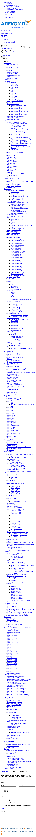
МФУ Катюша (15, 99)
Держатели (14, 724)
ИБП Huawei (11, 415)
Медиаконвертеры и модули (15, 216)
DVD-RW (13, 334)
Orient (12, 296)
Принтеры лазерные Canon (18, 107)
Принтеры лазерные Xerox (18, 113)
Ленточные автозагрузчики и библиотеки (19, 679)
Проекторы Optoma (16, 595)
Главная (3, 771)
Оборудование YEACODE (15, 101)
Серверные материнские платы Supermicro (23, 139)
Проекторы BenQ (16, 588)
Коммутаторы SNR (16, 269)
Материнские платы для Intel (19, 316)
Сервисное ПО (11, 170)
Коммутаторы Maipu (16, 258)
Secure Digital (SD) (16, 462)
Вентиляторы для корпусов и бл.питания (22, 348)
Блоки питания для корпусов (19, 302)
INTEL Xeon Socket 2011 (21, 131)
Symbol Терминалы (12, 383)
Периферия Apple (12, 187)
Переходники (11, 445)
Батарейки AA (11, 633)
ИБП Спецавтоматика (13, 433)
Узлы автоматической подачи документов (19, 614)
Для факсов (10, 503)
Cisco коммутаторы (16, 224)
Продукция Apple (9, 183)
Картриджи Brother (16, 512)
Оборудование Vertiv (13, 234)
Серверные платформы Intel (19, 142)
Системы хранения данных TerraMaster (18, 696)
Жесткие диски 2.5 (16, 287)
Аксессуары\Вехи (12, 762)
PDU (12, 403)
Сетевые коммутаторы (13, 237)
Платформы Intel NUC (13, 75)
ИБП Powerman (11, 422)
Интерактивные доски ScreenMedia (17, 574)
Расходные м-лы (8, 497)
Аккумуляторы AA (12, 629)
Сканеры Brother (15, 486)
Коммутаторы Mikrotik (17, 260)
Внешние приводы (16, 337)
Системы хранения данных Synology (17, 694)
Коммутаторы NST (16, 261)
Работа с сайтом (11, 8)
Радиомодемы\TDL (12, 764)
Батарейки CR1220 (12, 638)
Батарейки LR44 (12, 659)
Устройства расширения (17, 568)
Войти (2, 48)
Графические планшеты (14, 475)
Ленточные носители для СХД (19, 683)
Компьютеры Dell (12, 70)
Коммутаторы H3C (16, 254)
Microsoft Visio (11, 620)
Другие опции (15, 149)
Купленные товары (9, 42)
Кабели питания (12, 444)
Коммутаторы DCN (16, 248)
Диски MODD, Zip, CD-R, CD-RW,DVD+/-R (20, 454)
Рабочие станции (12, 78)
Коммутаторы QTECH (17, 268)
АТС (8, 733)
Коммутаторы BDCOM (17, 242)
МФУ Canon (14, 87)
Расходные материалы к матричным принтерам (20, 544)
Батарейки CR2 (11, 645)
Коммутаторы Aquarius (17, 239)
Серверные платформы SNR (15, 152)
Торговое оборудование (11, 363)
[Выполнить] (29, 47)
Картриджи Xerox (16, 530)
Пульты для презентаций (14, 362)
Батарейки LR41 (12, 658)
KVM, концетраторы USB (14, 553)
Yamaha (16, 718)
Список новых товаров (10, 831)
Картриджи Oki (15, 521)
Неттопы (9, 76)
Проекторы (10, 583)
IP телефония (11, 729)
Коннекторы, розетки (13, 700)
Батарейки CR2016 (12, 647)
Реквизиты (10, 3)
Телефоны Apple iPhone (14, 186)
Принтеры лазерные (13, 104)
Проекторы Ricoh (16, 597)
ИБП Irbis (10, 419)
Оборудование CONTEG (14, 703)
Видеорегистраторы (16, 207)
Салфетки (10, 545)
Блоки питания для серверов (19, 136)
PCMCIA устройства (20, 570)
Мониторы (7, 395)
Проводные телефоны (13, 726)
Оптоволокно (11, 706)
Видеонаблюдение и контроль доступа (18, 202)
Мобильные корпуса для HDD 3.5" (21, 468)
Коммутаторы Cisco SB (17, 245)
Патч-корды (10, 708)
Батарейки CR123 (12, 639)
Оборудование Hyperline (14, 230)
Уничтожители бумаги (13, 495)
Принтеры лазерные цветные (15, 116)
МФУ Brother (14, 85)
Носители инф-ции (9, 451)
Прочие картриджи (12, 539)
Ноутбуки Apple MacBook (14, 184)
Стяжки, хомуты (12, 709)
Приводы (13, 148)
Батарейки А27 (11, 667)
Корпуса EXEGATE (16, 304)
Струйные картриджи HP (18, 536)
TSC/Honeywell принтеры (14, 384)
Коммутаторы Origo (16, 263)
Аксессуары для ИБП (13, 400)
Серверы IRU (11, 163)
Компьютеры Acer (12, 67)
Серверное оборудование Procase (20, 146)
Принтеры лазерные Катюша (19, 114)
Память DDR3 (15, 324)
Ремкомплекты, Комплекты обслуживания (19, 612)
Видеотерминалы (16, 717)
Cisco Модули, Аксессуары (18, 228)
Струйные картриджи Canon (19, 533)
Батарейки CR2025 (12, 648)
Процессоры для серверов (18, 128)
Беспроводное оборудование (15, 190)
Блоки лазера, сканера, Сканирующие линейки (20, 604)
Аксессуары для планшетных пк (16, 180)
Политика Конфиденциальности (12, 828)
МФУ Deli (13, 88)
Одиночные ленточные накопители (17, 680)
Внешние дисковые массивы (15, 676)
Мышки (9, 359)
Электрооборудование (13, 438)
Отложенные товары (10, 41)
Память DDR (14, 321)
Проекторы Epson (16, 592)
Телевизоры (10, 747)
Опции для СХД (12, 682)
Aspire (11, 801)
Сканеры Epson (15, 489)
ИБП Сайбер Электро (13, 431)
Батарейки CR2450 (12, 653)
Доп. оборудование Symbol (15, 389)
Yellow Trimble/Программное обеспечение (19, 761)
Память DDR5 (15, 327)
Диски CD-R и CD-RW (17, 456)
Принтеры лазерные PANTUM (19, 111)
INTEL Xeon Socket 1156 (21, 129)
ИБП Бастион (11, 427)
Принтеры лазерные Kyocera (19, 110)
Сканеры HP (14, 492)
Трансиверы (10, 278)
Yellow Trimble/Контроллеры (15, 759)
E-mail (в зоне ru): (6, 50)
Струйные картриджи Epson (19, 535)
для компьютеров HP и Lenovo (19, 319)
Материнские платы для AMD (19, 315)
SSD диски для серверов (18, 125)
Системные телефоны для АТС (16, 735)
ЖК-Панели (10, 743)
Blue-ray (16, 339)
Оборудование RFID (13, 392)
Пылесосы (10, 601)
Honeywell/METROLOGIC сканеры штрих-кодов (21, 372)
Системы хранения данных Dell (16, 689)
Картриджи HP (15, 518)
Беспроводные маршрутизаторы (20, 195)
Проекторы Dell (15, 591)
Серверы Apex (11, 155)
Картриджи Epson (16, 516)
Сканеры (9, 485)
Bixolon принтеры (12, 365)
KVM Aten (14, 554)
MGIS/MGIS (10, 753)
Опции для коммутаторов (18, 275)
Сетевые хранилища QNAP (15, 685)
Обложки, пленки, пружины (15, 483)
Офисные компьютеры (13, 64)
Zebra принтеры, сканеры (14, 387)
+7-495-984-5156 (8, 17)
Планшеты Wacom (16, 479)
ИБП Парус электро (13, 430)
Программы (7, 617)
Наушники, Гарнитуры (17, 582)
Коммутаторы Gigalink (17, 252)
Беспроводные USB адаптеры (19, 196)
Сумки (13, 567)
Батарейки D (11, 655)
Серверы (6, 120)
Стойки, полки (15, 175)
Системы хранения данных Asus (16, 688)
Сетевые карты (11, 236)
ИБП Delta (10, 410)
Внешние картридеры (17, 336)
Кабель (9, 699)
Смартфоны (10, 721)
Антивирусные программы (15, 624)
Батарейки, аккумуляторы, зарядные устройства (17, 627)
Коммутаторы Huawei (17, 257)
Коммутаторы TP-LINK (17, 272)
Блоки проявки (11, 606)
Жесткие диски (11, 283)
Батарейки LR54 (12, 661)
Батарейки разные (12, 670)
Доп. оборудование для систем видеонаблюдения (19, 209)
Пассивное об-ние (9, 697)
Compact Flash (15, 460)
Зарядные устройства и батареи (20, 563)
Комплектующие (9, 280)
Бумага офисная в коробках (18, 501)
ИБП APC (10, 401)
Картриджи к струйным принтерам (17, 532)
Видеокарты (10, 281)
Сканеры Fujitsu (15, 491)
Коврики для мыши (13, 356)
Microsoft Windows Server (14, 623)
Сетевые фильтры (12, 434)
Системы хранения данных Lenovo (17, 692)
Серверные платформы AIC (15, 151)
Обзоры (5, 834)
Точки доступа (15, 193)
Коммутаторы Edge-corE (18, 251)
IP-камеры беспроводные (18, 204)
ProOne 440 (12, 802)
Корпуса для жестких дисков (15, 463)
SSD (12, 284)
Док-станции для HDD (17, 465)
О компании (7, 2)
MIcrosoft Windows (12, 621)
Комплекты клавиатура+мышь (16, 357)
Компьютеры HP (12, 66)
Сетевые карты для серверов (19, 145)
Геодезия (6, 749)
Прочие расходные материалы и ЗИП (18, 541)
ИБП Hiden (10, 413)
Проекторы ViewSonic (17, 598)
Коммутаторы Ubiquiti (17, 274)
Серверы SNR (11, 167)
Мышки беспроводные (13, 360)
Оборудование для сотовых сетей (16, 720)
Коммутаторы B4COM (17, 240)
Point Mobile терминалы (14, 380)
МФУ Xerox (14, 98)
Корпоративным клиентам (11, 6)
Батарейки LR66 (12, 662)
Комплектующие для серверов (16, 122)
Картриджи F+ (11, 504)
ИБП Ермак (10, 428)
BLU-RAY (14, 333)
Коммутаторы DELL (16, 249)
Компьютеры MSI (12, 73)
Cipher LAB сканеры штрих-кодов (17, 368)
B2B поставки (11, 11)
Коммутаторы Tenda (16, 271)
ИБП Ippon (10, 418)
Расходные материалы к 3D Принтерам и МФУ (20, 542)
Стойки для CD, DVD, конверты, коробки (19, 471)
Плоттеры (10, 102)
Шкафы (9, 172)
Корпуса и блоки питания (14, 301)
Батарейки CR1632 (12, 644)
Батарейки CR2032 (12, 650)
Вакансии (7, 15)
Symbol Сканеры (12, 381)
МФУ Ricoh (14, 96)
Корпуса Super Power (17, 309)
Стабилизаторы (11, 436)
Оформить (4, 35)
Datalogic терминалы (13, 371)
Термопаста (14, 349)
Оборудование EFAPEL (14, 705)
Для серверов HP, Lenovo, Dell (22, 132)
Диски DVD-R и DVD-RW (18, 457)
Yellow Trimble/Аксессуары (15, 758)
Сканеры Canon (15, 488)
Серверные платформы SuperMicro (21, 143)
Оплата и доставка (9, 12)
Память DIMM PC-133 (17, 328)
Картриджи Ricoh (16, 524)
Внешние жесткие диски (14, 453)
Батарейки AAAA (12, 636)
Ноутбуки (7, 79)
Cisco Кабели (14, 222)
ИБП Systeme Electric (13, 425)
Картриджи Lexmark (16, 519)
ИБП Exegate (11, 412)
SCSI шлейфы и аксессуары (15, 442)
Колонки (13, 577)
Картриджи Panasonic (17, 523)
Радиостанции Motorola (14, 738)
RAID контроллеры (16, 126)
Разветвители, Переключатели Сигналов (19, 447)
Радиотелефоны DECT (13, 727)
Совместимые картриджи (14, 547)
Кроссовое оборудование (14, 702)
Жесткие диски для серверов (19, 123)
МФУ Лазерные (11, 82)
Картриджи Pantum (12, 506)
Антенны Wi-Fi (15, 201)
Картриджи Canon (16, 515)
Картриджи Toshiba (16, 529)
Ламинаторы (11, 482)
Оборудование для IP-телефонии (20, 732)
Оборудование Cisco (13, 217)
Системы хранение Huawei (15, 686)
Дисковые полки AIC (13, 677)
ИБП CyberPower (12, 409)
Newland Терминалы (13, 378)
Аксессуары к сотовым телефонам (20, 723)
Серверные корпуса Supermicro (19, 137)
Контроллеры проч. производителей (21, 299)
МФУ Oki (13, 93)
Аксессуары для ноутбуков (15, 562)
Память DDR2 (15, 322)
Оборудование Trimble (13, 233)
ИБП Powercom (11, 421)
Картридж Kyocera (16, 510)
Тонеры (9, 548)
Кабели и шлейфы (9, 439)
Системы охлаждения (13, 346)
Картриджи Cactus (16, 513)
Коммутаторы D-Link (17, 246)
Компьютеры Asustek (13, 69)
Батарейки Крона (12, 668)
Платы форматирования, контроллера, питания (20, 609)
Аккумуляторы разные (13, 632)
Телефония (7, 711)
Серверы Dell (11, 157)
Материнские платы (13, 313)
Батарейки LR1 (11, 656)
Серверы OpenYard (12, 166)
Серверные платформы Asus (19, 140)
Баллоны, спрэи (11, 498)
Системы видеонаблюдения (19, 213)
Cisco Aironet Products (17, 219)
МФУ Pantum (14, 95)
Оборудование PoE (12, 231)
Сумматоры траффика (13, 277)
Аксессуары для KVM (17, 557)
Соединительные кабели (14, 448)
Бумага (9, 500)
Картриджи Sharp (16, 527)
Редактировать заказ (6, 33)
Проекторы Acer (15, 586)
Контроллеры (11, 290)
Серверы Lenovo (12, 164)
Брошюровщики (12, 474)
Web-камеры (10, 560)
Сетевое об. (7, 189)
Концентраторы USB (17, 559)
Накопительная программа (15, 9)
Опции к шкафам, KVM (17, 173)
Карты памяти (11, 459)
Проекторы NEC (15, 594)
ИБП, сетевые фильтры (10, 397)
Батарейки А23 (11, 665)
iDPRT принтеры (12, 374)
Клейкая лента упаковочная (15, 538)
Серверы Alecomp (12, 154)
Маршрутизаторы (12, 214)
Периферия (7, 551)
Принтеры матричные (13, 117)
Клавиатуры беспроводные (15, 353)
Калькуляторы (11, 480)
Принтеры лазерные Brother (19, 105)
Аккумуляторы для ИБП (14, 398)
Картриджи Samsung (16, 526)
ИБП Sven (10, 424)
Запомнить (5, 58)
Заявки (6, 39)
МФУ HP (13, 90)
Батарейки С (11, 671)
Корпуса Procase (15, 307)
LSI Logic (13, 295)
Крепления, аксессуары (17, 585)
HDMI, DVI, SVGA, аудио (14, 441)
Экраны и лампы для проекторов (20, 600)
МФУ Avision (14, 84)
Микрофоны (14, 580)
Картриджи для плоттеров (14, 507)
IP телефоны (14, 730)
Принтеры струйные (13, 119)
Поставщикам (8, 14)
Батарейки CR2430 (12, 652)
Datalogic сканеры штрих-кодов (16, 369)
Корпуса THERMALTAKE (18, 310)
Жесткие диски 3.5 (16, 289)
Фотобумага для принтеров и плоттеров (18, 550)
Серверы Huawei (12, 161)
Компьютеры (7, 63)
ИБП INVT (10, 416)
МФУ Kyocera (15, 91)
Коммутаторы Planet (16, 266)
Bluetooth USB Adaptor (17, 199)
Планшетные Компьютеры (11, 178)
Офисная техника (9, 472)
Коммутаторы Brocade (17, 243)
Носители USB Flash (13, 469)
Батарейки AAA (12, 635)
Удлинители (10, 450)
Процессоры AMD (16, 343)
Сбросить (3, 808)
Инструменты (8, 740)
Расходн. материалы (13, 394)
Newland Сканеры (12, 377)
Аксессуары (14, 286)
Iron (10, 799)
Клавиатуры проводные (14, 354)
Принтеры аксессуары (10, 603)
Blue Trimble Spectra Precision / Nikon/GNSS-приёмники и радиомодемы (19, 751)
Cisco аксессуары (16, 220)
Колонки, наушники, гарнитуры (16, 576)
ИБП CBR (10, 407)
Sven (15, 579)
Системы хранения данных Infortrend (18, 691)
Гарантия (29, 828)
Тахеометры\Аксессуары (14, 767)
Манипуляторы (8, 351)
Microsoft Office (11, 618)
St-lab (12, 298)
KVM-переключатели (17, 556)
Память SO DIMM (16, 330)
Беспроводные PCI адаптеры (19, 198)
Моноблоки (7, 176)
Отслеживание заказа (7, 47)
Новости (13, 834)
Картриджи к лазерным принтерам (17, 509)
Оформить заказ (8, 48)
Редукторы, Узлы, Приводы (15, 611)
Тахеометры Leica (12, 765)
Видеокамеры (15, 715)
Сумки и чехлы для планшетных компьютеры (20, 181)
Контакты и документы (10, 5)
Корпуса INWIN (15, 305)
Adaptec (13, 292)
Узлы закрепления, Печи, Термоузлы (17, 615)
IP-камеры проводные (17, 205)
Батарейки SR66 (12, 664)
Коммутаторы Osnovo (17, 265)
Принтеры (7, 81)
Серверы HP (10, 160)
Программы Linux (12, 626)
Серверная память (16, 134)
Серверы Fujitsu (11, 158)
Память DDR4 (15, 325)
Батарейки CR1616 (12, 641)
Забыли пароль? (9, 52)
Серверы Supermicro (13, 169)
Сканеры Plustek (15, 494)
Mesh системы (15, 192)
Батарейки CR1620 (12, 642)
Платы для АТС (11, 737)
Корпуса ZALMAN (16, 312)
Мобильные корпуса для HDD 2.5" (21, 466)
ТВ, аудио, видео (9, 741)
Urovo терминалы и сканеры (15, 386)
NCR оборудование (13, 375)
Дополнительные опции (14, 390)
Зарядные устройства (13, 673)
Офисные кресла (9, 768)
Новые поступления (26, 831)
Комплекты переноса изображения (17, 608)
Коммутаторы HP (16, 255)
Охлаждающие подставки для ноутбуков (22, 565)
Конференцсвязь (12, 712)
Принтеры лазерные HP (17, 108)
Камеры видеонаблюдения (18, 211)
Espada (13, 293)
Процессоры (10, 342)
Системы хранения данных (12, 674)
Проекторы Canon (16, 589)
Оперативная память (13, 318)
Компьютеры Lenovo (13, 72)
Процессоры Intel (16, 345)
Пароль (3, 52)
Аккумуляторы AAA (13, 630)
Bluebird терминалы (13, 366)
